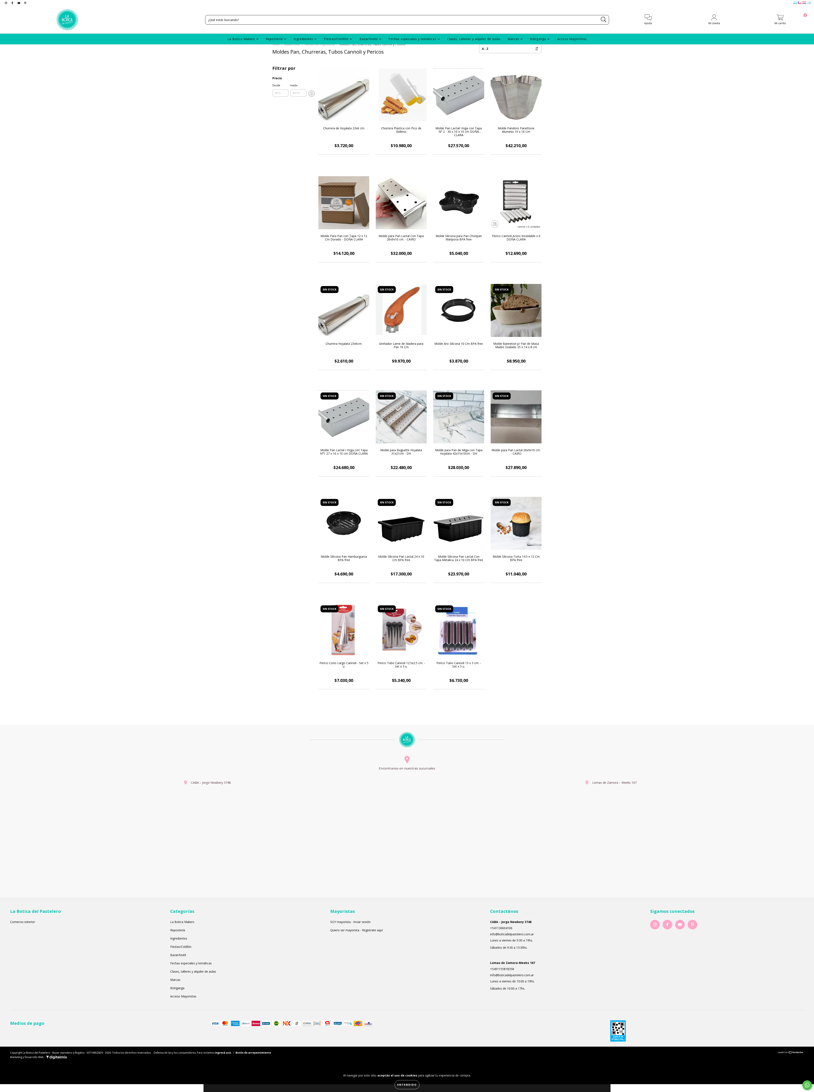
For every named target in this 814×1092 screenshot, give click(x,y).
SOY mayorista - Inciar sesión (350, 922)
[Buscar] (604, 20)
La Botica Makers (241, 39)
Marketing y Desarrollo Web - (28, 1057)
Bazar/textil (369, 39)
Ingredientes (304, 39)
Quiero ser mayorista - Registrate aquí (356, 930)
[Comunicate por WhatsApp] (807, 1085)
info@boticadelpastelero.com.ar (512, 934)
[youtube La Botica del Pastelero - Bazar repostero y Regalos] (19, 3)
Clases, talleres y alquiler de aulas (473, 39)
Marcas (514, 39)
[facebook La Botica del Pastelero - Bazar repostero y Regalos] (13, 3)
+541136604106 (501, 928)
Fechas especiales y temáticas (413, 39)
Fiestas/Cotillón (337, 39)
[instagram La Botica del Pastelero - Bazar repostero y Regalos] (6, 3)
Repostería (275, 39)
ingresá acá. (223, 1052)
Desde (276, 85)
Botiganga (538, 39)
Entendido (407, 1084)
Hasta (293, 85)
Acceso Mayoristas (572, 39)
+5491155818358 (502, 969)
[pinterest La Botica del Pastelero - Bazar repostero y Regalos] (25, 3)
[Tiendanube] (790, 1052)
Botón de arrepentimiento (253, 1052)
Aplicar (311, 93)
